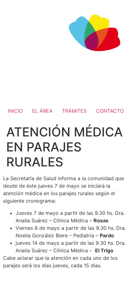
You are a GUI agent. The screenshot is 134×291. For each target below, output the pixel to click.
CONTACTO (110, 111)
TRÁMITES (74, 111)
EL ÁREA (42, 111)
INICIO (15, 111)
